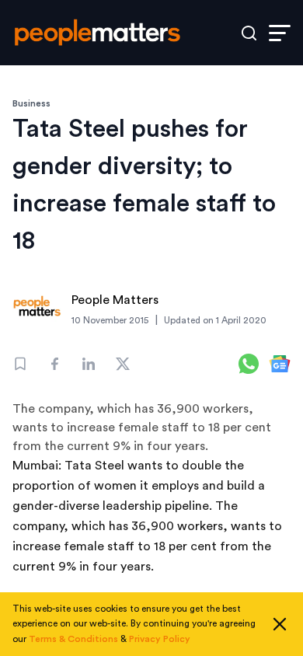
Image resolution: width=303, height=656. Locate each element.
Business (31, 103)
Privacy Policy (159, 639)
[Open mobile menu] (280, 33)
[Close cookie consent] (280, 624)
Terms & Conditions (73, 639)
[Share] (54, 364)
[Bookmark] (20, 364)
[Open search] (249, 33)
